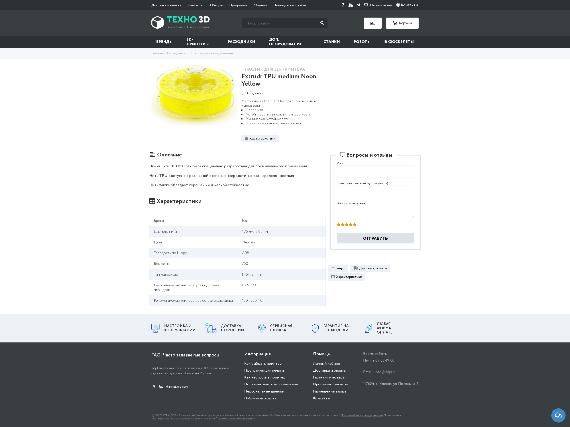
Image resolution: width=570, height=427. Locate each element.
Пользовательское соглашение (271, 384)
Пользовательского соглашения (235, 419)
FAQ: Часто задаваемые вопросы (185, 355)
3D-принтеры (198, 42)
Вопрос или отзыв (351, 203)
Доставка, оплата (373, 268)
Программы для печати (264, 370)
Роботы (362, 42)
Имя (340, 163)
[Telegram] (358, 5)
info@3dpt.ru (385, 372)
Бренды (164, 42)
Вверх (340, 268)
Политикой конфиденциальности (362, 415)
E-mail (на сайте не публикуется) (362, 183)
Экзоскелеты (399, 42)
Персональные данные (264, 391)
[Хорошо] (351, 225)
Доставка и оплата (166, 5)
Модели (260, 5)
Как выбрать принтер (263, 363)
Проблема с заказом (330, 384)
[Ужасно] (339, 225)
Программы (238, 5)
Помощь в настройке (289, 5)
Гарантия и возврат (329, 377)
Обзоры (216, 5)
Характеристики (262, 138)
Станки (332, 42)
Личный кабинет (327, 363)
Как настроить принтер (264, 377)
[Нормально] (347, 225)
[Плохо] (343, 225)
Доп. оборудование (285, 42)
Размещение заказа (329, 391)
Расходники (241, 42)
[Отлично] (355, 225)
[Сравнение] (373, 23)
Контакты (195, 5)
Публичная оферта (260, 398)
